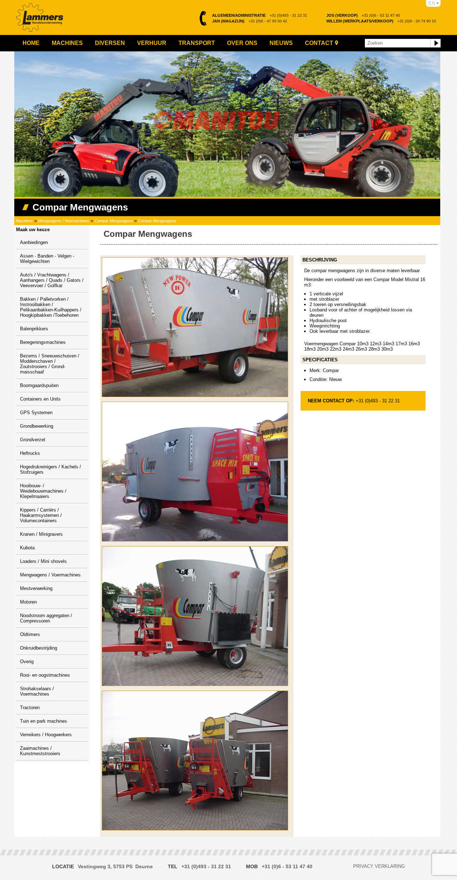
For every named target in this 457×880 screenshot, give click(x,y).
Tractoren (30, 707)
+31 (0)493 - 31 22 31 (259, 15)
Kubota (27, 547)
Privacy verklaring (379, 866)
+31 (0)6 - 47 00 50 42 (249, 21)
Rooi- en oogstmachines (45, 675)
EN (431, 3)
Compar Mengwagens (114, 221)
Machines (67, 43)
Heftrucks (30, 453)
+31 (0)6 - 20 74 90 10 (381, 21)
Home (31, 43)
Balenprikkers (34, 328)
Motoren (28, 602)
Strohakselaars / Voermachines (37, 691)
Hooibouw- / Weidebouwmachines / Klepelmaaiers (43, 491)
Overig (27, 661)
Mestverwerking (36, 588)
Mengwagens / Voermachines (63, 221)
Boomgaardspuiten (39, 385)
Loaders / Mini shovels (43, 561)
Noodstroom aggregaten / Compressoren (46, 618)
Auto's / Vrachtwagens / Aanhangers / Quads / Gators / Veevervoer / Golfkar (52, 280)
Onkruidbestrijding (38, 648)
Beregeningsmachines (43, 342)
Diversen (110, 43)
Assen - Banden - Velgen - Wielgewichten (47, 258)
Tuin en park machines (43, 721)
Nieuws (281, 43)
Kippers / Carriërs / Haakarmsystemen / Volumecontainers (41, 515)
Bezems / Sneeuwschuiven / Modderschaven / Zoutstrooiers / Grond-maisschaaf (49, 364)
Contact (319, 43)
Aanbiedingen (34, 242)
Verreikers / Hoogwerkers (46, 734)
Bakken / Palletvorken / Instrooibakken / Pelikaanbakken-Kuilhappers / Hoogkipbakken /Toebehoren (50, 307)
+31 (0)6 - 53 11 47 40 (363, 15)
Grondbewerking (36, 426)
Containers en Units (40, 399)
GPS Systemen (36, 412)
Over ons (242, 43)
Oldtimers (30, 634)
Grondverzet (32, 439)
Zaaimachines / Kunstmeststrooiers (40, 751)
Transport (197, 43)
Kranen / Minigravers (41, 534)
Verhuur (151, 43)
